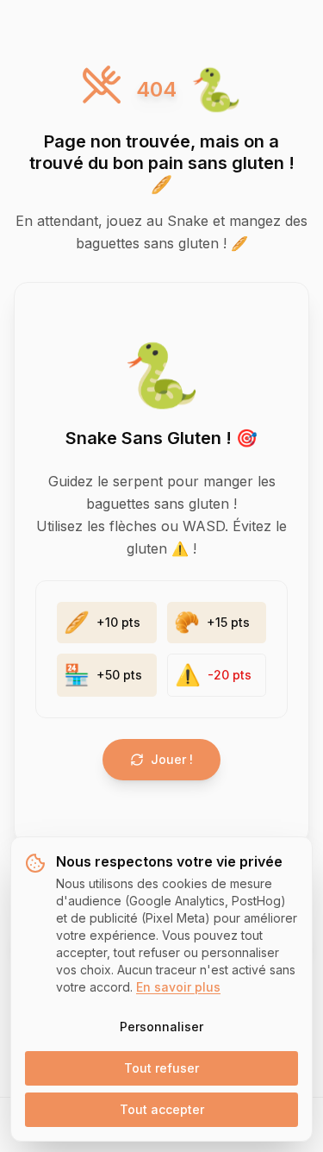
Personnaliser (161, 1026)
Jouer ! (172, 759)
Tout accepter (162, 1109)
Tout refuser (161, 1068)
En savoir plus (178, 987)
